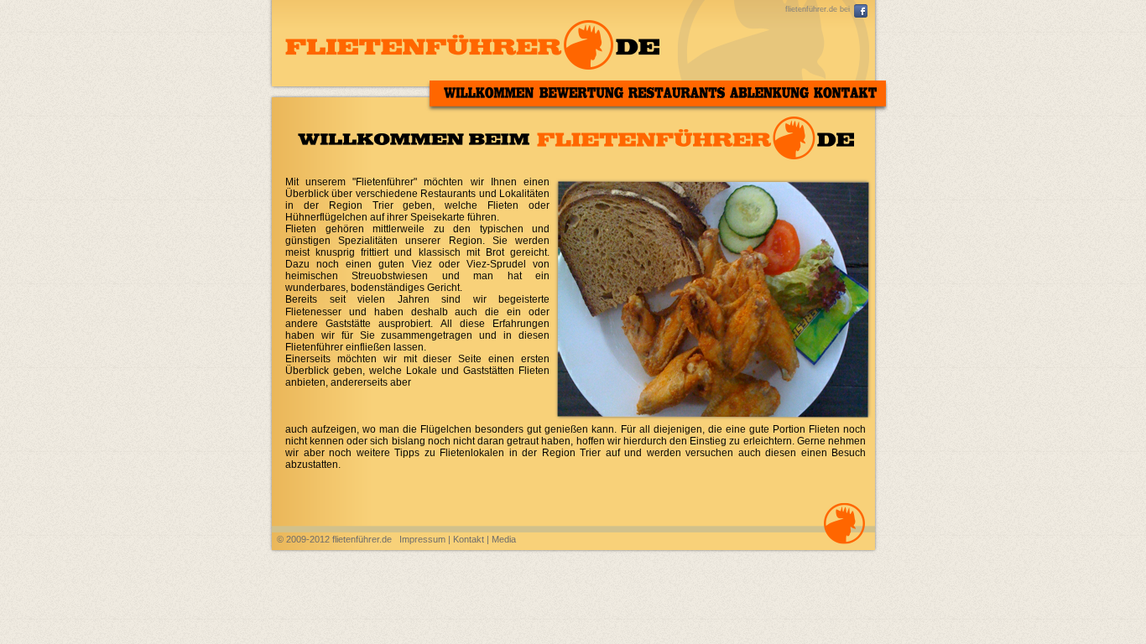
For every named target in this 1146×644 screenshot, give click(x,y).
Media (504, 539)
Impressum (422, 539)
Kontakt (470, 539)
